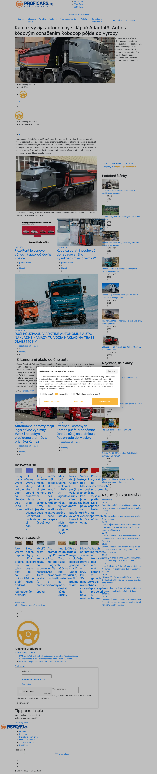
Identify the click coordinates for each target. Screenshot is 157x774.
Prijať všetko (104, 401)
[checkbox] (46, 394)
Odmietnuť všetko (52, 401)
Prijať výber (78, 401)
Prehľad (113, 371)
